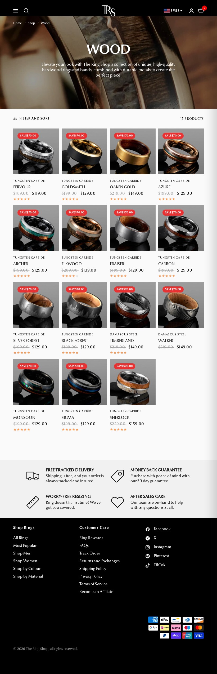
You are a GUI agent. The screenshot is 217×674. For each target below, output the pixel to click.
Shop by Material (28, 577)
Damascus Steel (124, 334)
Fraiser (117, 264)
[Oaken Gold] (133, 151)
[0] (200, 11)
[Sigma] (84, 382)
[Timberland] (133, 305)
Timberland (122, 341)
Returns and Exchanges (99, 561)
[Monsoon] (36, 382)
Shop (31, 23)
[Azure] (181, 151)
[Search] (25, 11)
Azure (164, 187)
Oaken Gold (122, 187)
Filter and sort (34, 118)
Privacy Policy (90, 577)
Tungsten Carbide (29, 181)
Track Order (89, 554)
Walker (165, 341)
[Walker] (181, 305)
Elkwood (72, 264)
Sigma (68, 418)
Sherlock (119, 418)
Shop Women (25, 561)
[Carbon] (181, 228)
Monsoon (24, 418)
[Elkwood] (84, 228)
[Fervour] (36, 151)
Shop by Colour (26, 569)
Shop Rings (24, 528)
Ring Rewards (91, 538)
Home (17, 23)
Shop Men (22, 554)
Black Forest (75, 341)
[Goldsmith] (84, 151)
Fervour (22, 187)
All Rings (20, 538)
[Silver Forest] (36, 305)
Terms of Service (93, 584)
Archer (20, 264)
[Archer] (36, 228)
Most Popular (25, 546)
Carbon (166, 264)
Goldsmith (73, 187)
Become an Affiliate (96, 592)
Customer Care (94, 528)
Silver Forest (26, 341)
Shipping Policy (92, 569)
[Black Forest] (84, 305)
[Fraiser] (133, 228)
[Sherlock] (133, 382)
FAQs (84, 546)
